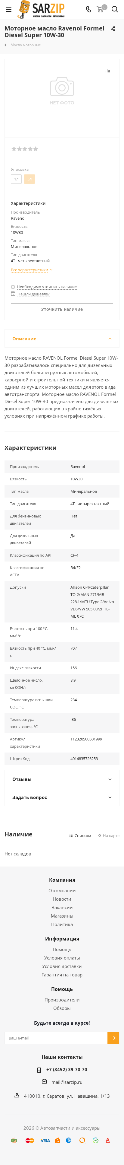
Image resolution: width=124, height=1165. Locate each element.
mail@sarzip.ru (66, 1082)
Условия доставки (62, 966)
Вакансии (62, 907)
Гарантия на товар (62, 975)
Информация (62, 938)
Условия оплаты (62, 958)
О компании (62, 890)
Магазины (62, 916)
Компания (62, 880)
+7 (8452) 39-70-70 (66, 1069)
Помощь (62, 949)
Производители (62, 1000)
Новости (62, 899)
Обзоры (62, 1008)
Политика (62, 924)
